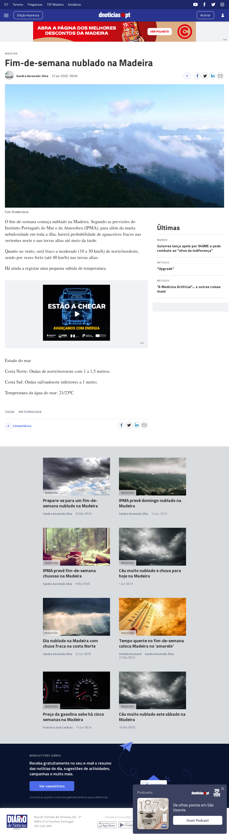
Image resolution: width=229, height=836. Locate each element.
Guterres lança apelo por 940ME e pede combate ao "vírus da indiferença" (189, 248)
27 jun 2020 (64, 75)
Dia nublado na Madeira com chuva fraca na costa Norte (70, 643)
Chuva (9, 411)
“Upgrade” (165, 268)
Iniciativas (74, 4)
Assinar (205, 15)
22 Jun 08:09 (83, 654)
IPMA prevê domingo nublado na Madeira (150, 503)
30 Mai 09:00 (83, 513)
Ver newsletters (52, 786)
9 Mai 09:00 (82, 584)
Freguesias (35, 4)
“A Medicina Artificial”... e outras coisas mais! (189, 289)
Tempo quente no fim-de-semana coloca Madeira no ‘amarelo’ (151, 643)
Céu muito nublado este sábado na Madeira (152, 717)
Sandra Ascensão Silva (57, 513)
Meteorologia (30, 411)
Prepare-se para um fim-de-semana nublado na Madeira (70, 503)
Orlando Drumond (130, 654)
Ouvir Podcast (198, 820)
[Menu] (6, 15)
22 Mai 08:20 (127, 657)
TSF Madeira (55, 4)
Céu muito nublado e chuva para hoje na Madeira (150, 573)
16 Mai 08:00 (127, 727)
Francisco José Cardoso (58, 727)
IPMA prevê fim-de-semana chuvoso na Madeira (69, 573)
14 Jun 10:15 (159, 513)
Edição (28, 15)
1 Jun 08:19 (126, 584)
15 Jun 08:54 (83, 727)
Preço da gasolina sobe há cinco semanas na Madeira (73, 717)
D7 (6, 4)
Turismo (18, 4)
